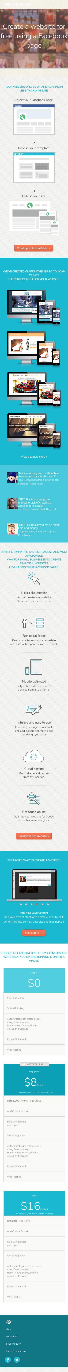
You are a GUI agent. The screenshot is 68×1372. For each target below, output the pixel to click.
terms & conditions (16, 1351)
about (9, 1329)
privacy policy (13, 1343)
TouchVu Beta (22, 5)
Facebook (8, 1360)
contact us (11, 1336)
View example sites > (34, 456)
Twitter (17, 1360)
